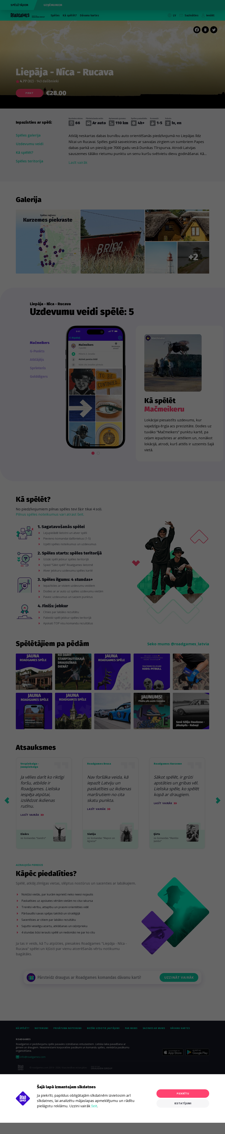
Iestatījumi (182, 1103)
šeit (94, 1106)
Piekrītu (183, 1093)
